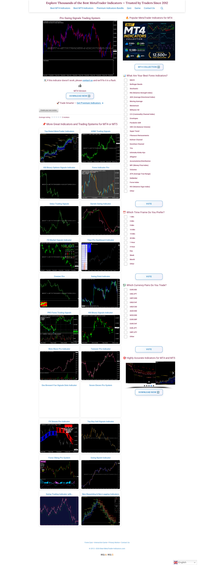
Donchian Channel (137, 144)
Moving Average (136, 101)
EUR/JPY (133, 328)
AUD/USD (133, 311)
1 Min (132, 217)
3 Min (132, 221)
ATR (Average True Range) (140, 174)
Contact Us (149, 8)
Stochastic (134, 89)
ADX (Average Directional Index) (142, 97)
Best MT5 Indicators (83, 8)
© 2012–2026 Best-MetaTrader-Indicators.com (107, 549)
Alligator (133, 157)
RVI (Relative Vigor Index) (140, 187)
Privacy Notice (114, 542)
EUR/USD (133, 290)
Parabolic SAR (135, 123)
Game (138, 8)
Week (132, 255)
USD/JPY (133, 294)
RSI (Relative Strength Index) (141, 93)
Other (132, 191)
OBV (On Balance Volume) (140, 127)
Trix (131, 148)
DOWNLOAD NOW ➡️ (149, 392)
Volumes (133, 170)
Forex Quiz (89, 542)
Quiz (129, 8)
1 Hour (132, 242)
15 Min (132, 234)
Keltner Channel (136, 140)
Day (131, 251)
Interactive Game (100, 542)
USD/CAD (133, 307)
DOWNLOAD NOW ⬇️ (79, 96)
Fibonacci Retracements (139, 135)
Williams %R (134, 110)
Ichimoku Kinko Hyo (137, 153)
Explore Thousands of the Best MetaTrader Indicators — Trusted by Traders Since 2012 (107, 3)
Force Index (134, 182)
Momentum (134, 106)
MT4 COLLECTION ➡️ (149, 67)
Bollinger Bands (136, 84)
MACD (132, 80)
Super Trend (134, 131)
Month (132, 259)
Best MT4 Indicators (60, 8)
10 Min (132, 230)
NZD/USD (133, 315)
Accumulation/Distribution (140, 161)
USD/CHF (133, 302)
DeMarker (133, 178)
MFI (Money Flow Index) (139, 165)
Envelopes (134, 118)
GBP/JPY (133, 332)
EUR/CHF (133, 324)
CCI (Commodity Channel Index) (142, 114)
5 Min (132, 225)
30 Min (132, 238)
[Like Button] (80, 85)
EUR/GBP (133, 319)
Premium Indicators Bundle (110, 8)
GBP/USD (133, 298)
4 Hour (132, 247)
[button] (125, 373)
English (182, 562)
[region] (149, 375)
